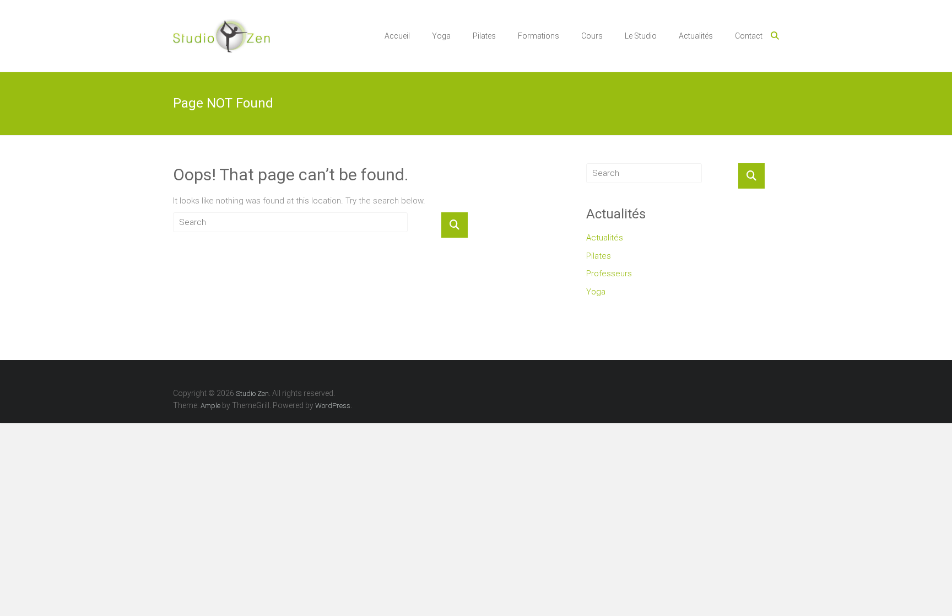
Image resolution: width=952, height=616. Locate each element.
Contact (748, 35)
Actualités (696, 35)
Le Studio (641, 35)
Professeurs (609, 273)
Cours (592, 35)
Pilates (484, 35)
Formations (538, 35)
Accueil (397, 35)
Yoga (441, 35)
